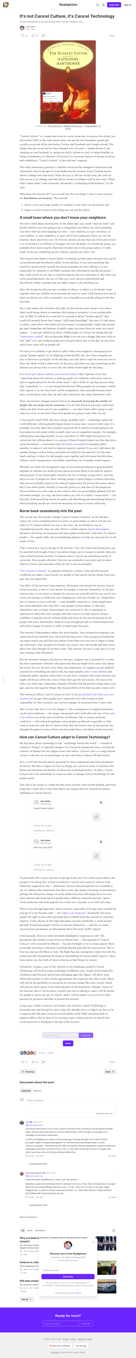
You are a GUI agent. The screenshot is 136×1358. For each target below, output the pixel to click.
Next (108, 1071)
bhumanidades (91, 126)
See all (25, 1299)
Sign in (127, 4)
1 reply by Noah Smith (38, 1164)
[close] (93, 1242)
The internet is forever (33, 571)
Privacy (66, 1339)
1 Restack (50, 1053)
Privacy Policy (88, 1285)
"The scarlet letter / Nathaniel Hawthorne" (65, 126)
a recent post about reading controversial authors (50, 374)
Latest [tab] (29, 1230)
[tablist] (31, 1090)
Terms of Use (81, 1283)
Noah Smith (31, 27)
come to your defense (95, 672)
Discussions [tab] (40, 1230)
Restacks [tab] (37, 1091)
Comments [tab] (26, 1091)
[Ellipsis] (115, 1122)
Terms (73, 1339)
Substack (55, 1352)
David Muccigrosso (34, 1173)
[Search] (97, 4)
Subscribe (114, 4)
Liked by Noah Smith (36, 1125)
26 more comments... (29, 1217)
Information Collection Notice (67, 1285)
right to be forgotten (73, 913)
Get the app (81, 1345)
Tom (27, 1122)
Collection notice (85, 1339)
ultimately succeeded (73, 444)
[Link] (16, 217)
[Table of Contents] (3, 679)
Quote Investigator (98, 529)
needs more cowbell (32, 337)
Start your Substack (61, 1345)
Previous (30, 1071)
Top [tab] (22, 1230)
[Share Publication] (103, 4)
